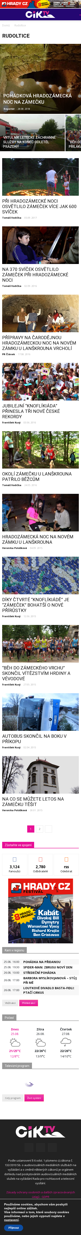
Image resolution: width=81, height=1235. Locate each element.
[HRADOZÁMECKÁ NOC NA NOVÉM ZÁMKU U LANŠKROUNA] (40, 512)
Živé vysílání (34, 1098)
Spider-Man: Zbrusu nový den (47, 967)
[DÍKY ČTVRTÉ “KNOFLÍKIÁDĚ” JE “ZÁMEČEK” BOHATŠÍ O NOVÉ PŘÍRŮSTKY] (40, 575)
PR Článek (8, 354)
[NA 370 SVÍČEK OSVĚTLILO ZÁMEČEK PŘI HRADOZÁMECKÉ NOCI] (40, 245)
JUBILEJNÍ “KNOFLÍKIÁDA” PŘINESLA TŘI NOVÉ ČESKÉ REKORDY (31, 411)
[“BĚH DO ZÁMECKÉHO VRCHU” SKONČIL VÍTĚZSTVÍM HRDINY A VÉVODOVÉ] (40, 644)
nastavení (11, 1220)
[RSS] (40, 1147)
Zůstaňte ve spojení (18, 845)
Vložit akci (10, 1003)
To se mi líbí (15, 857)
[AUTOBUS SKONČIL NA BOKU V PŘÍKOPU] (40, 712)
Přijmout (13, 1227)
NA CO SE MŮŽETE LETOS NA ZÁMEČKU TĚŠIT (33, 801)
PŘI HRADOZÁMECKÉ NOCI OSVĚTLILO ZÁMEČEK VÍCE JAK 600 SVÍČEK (39, 207)
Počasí (9, 1017)
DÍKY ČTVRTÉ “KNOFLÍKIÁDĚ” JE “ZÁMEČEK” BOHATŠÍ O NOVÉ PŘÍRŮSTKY (35, 605)
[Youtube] (52, 1147)
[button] (73, 14)
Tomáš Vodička (11, 217)
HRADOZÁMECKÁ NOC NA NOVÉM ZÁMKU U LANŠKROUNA (37, 539)
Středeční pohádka (39, 973)
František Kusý (11, 422)
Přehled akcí (28, 1003)
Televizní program (17, 1066)
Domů (6, 25)
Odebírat (40, 857)
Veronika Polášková (14, 548)
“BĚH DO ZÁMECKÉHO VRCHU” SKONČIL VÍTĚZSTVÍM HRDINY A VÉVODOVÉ (36, 673)
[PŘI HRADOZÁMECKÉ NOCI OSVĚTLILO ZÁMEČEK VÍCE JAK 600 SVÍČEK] (40, 177)
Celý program (13, 1098)
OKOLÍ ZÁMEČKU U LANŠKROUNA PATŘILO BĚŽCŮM (37, 476)
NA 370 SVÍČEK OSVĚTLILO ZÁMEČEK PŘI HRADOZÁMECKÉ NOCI (35, 275)
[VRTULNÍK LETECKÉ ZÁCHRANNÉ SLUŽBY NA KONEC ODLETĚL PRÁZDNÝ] (32, 138)
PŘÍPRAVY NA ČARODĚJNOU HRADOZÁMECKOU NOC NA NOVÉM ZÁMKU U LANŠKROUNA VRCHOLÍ (39, 343)
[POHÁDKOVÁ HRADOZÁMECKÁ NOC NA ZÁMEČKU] (40, 79)
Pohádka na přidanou (41, 962)
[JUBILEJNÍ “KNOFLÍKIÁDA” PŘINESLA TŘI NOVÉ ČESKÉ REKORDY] (40, 382)
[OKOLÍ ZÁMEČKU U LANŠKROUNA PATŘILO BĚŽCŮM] (40, 450)
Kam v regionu (14, 950)
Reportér (9, 108)
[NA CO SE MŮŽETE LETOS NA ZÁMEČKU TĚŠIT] (40, 775)
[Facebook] (29, 1147)
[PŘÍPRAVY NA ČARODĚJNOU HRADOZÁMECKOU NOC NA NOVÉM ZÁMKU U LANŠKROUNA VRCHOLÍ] (40, 313)
